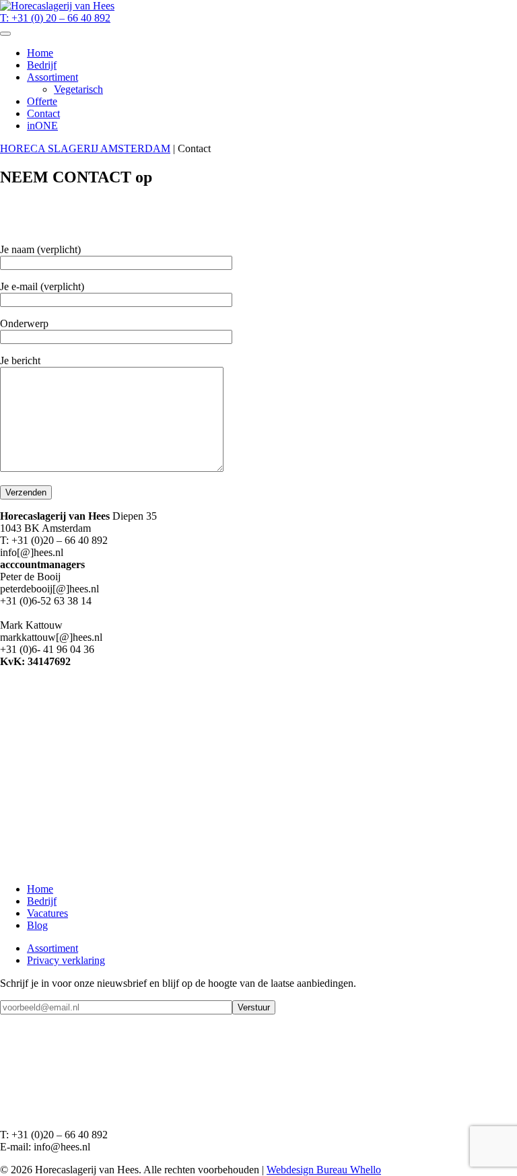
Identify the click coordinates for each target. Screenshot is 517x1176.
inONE (42, 125)
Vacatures (47, 913)
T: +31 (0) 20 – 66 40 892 (55, 18)
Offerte (42, 101)
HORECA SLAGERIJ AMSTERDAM (85, 148)
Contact (43, 113)
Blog (37, 925)
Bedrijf (42, 65)
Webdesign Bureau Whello (324, 1169)
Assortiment (52, 77)
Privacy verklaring (66, 960)
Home (40, 53)
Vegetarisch (78, 89)
